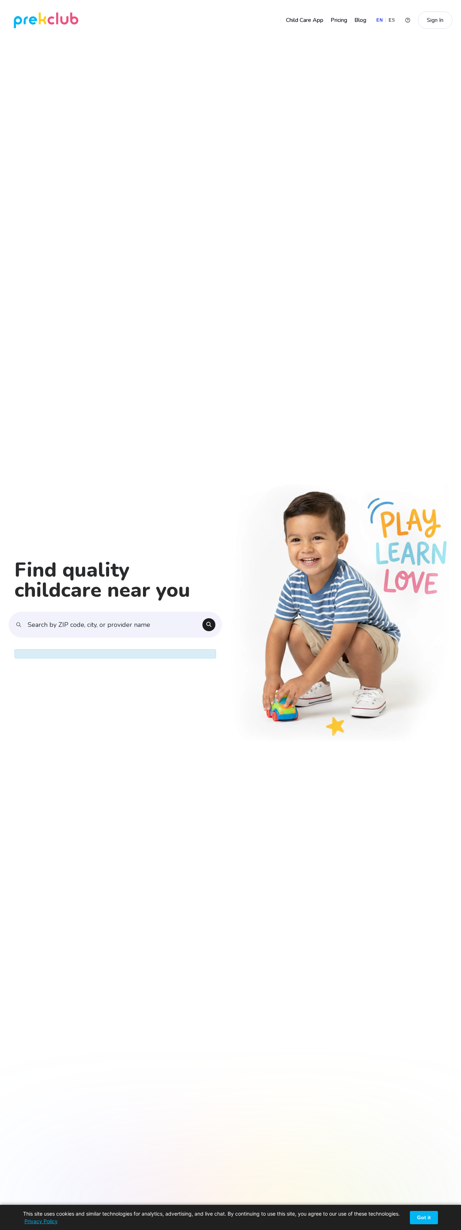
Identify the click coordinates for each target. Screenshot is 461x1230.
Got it (424, 1217)
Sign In (435, 20)
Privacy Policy (41, 1221)
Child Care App (304, 20)
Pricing (339, 20)
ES (392, 20)
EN (379, 20)
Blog (360, 20)
